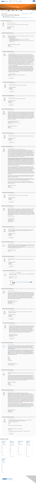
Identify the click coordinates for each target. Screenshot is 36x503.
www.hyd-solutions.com (21, 406)
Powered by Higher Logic (26, 501)
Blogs (16, 10)
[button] (16, 0)
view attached (19, 272)
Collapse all (26, 13)
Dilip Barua (3, 346)
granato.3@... (9, 384)
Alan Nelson (4, 292)
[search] (24, 1)
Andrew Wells (28, 444)
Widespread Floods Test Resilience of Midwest (20, 442)
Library (12, 10)
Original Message (11, 78)
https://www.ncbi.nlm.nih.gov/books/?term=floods (15, 425)
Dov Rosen (4, 55)
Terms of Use (3, 498)
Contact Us (3, 494)
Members (20, 10)
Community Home (2, 10)
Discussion (7, 10)
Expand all (23, 13)
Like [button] (34, 20)
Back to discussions (4, 13)
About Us (3, 497)
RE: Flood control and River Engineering (4, 442)
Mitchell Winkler (12, 444)
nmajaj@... (30, 406)
